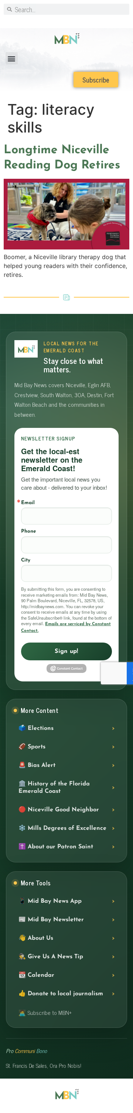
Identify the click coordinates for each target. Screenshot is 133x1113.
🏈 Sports (31, 747)
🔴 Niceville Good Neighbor (58, 810)
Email (28, 502)
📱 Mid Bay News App (50, 901)
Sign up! (66, 651)
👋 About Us (35, 938)
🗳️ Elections (36, 728)
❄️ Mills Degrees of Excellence (62, 828)
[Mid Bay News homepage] (26, 349)
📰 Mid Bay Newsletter (51, 920)
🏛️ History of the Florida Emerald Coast (54, 787)
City (25, 560)
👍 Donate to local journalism (60, 994)
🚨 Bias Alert (36, 765)
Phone (28, 531)
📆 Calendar (36, 975)
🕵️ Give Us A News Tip (50, 957)
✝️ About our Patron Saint (55, 847)
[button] (12, 58)
